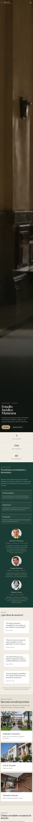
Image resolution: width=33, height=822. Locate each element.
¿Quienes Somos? (18, 427)
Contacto (6, 427)
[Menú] (30, 2)
